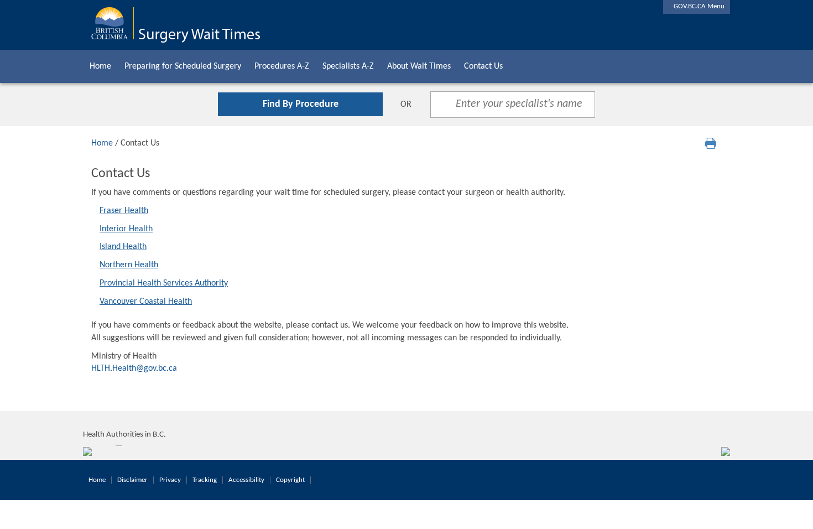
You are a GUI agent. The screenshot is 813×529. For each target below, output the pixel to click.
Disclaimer (132, 480)
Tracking (204, 480)
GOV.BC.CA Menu (697, 6)
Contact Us (483, 66)
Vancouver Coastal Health (146, 301)
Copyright (290, 480)
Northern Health (129, 265)
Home (100, 66)
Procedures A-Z (281, 66)
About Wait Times (419, 66)
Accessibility (246, 480)
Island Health (123, 246)
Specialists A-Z (348, 66)
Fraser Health (124, 210)
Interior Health (126, 229)
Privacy (170, 480)
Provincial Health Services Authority (164, 283)
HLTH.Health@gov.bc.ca (134, 368)
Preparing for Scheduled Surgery (182, 66)
